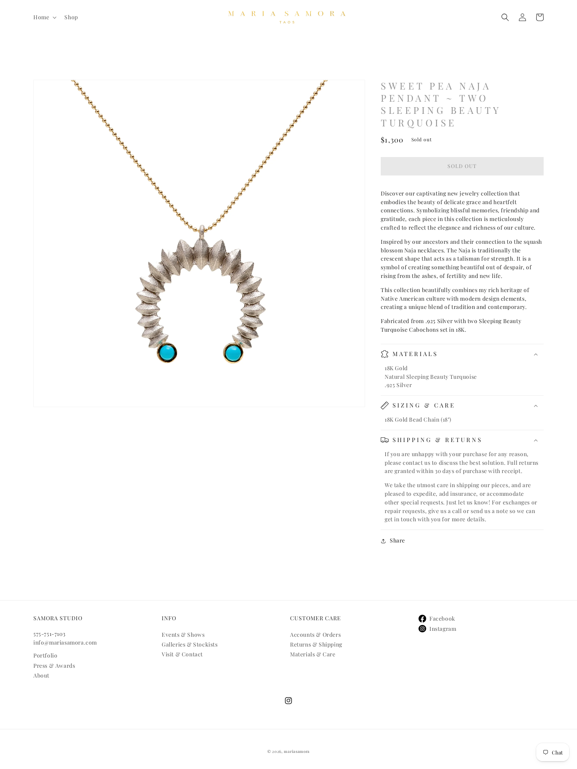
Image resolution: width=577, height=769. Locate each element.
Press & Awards (54, 665)
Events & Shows (183, 634)
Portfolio (45, 655)
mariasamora (297, 751)
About (41, 675)
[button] (44, 17)
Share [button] (397, 540)
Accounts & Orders (315, 634)
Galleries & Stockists (190, 644)
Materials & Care (313, 654)
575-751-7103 (49, 633)
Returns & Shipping (316, 644)
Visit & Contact (182, 654)
